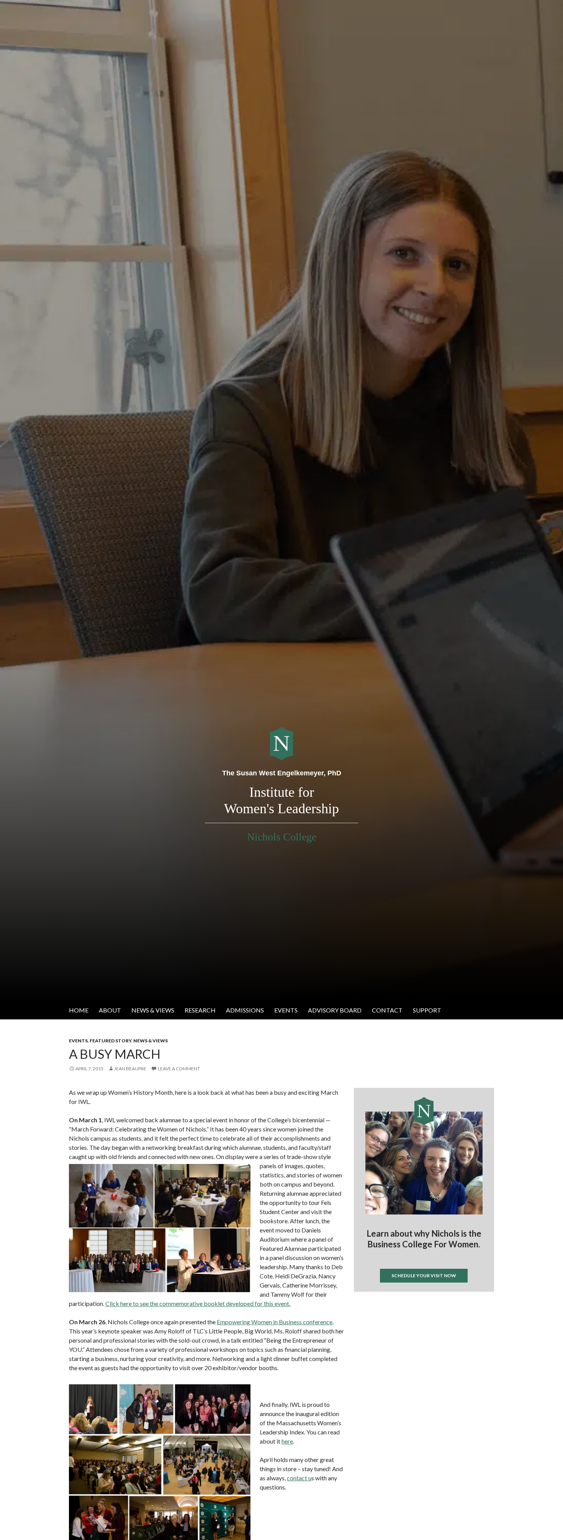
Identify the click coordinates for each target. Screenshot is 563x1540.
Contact (387, 1010)
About (110, 1010)
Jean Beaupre (130, 1068)
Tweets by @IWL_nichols (384, 1304)
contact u (299, 1477)
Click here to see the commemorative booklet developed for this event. (197, 1303)
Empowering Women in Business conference (274, 1321)
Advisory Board (335, 1010)
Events (286, 1010)
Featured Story (110, 1040)
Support (427, 1010)
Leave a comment (179, 1068)
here (287, 1441)
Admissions (245, 1010)
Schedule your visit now (423, 1275)
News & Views (152, 1010)
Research (200, 1010)
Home (78, 1010)
